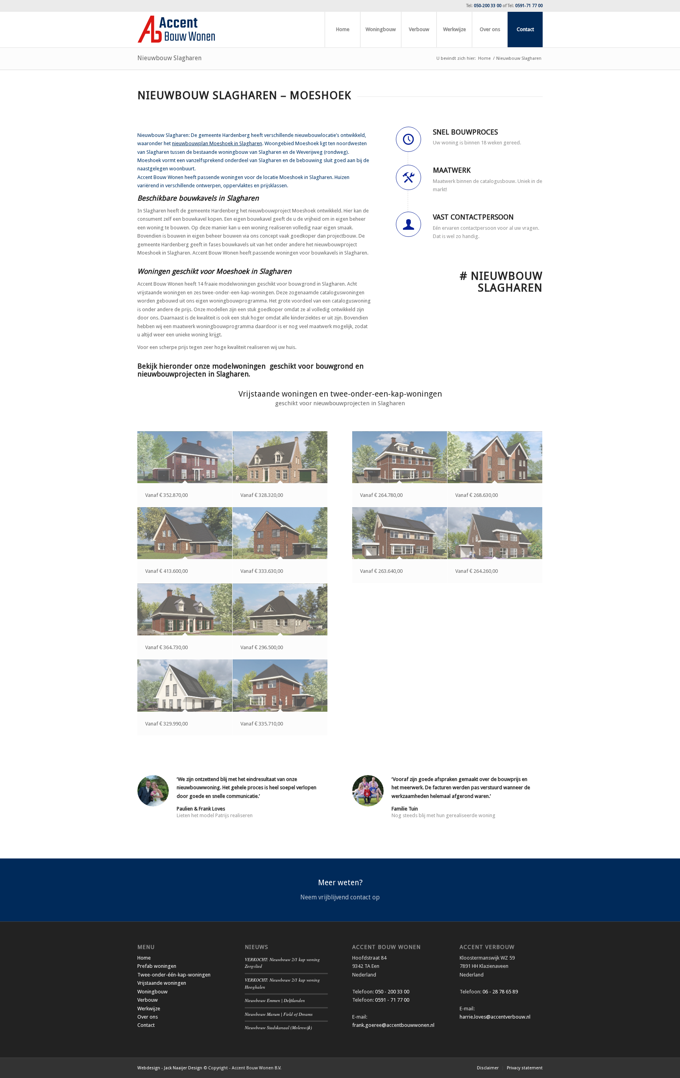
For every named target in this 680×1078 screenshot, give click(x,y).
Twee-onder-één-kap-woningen (174, 975)
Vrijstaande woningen (161, 983)
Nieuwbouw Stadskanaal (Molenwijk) (278, 1027)
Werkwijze (148, 1009)
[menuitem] (342, 29)
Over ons (147, 1017)
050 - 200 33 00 (392, 992)
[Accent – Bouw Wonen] (176, 29)
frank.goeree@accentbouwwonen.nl (393, 1025)
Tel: (483, 5)
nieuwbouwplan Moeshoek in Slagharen (217, 143)
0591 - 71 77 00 (392, 1000)
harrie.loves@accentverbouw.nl (495, 1017)
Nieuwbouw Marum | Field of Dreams (278, 1014)
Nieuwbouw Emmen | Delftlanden (275, 1000)
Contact (146, 1025)
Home (144, 958)
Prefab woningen (156, 966)
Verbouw (147, 1000)
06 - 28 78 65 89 (499, 992)
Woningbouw (152, 992)
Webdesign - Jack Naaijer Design (169, 1068)
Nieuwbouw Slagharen (169, 58)
